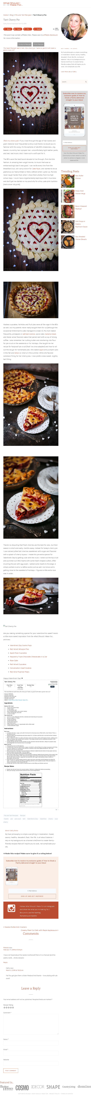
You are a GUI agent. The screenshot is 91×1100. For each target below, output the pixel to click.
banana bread (50, 334)
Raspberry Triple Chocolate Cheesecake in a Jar (28, 657)
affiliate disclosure (50, 35)
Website (6, 1060)
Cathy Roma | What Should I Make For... (18, 700)
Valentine (43, 819)
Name (6, 1039)
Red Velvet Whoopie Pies (19, 649)
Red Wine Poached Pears (19, 672)
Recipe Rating (8, 1005)
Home (5, 15)
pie (11, 819)
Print (52, 686)
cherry (50, 819)
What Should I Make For (34, 906)
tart (24, 819)
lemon (17, 353)
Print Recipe (38, 44)
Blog (11, 15)
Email (5, 1049)
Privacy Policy (54, 1093)
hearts (6, 819)
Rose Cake (14, 660)
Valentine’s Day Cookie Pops (21, 645)
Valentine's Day (32, 819)
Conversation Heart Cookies (20, 668)
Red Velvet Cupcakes (18, 664)
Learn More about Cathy (69, 72)
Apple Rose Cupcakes (18, 653)
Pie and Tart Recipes (23, 15)
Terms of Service (67, 1093)
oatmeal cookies (29, 334)
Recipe (22, 815)
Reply (5, 962)
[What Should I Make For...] (12, 5)
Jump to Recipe (24, 44)
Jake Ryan (36, 169)
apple (41, 350)
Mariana (6, 947)
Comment (7, 1013)
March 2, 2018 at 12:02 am (14, 970)
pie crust (18, 819)
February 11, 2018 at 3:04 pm (12, 950)
